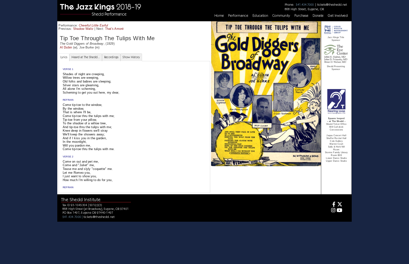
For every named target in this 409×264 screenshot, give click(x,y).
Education (260, 15)
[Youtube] (339, 211)
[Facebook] (332, 205)
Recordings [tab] (111, 57)
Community (281, 15)
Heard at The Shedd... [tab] (85, 57)
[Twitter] (339, 205)
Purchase (301, 15)
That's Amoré (114, 28)
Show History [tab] (131, 57)
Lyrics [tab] (63, 57)
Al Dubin (66, 47)
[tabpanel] (134, 127)
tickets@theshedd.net (332, 4)
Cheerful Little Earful (93, 25)
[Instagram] (332, 211)
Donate (318, 15)
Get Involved (338, 15)
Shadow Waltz (83, 28)
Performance (238, 15)
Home (219, 15)
